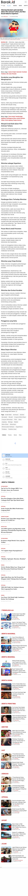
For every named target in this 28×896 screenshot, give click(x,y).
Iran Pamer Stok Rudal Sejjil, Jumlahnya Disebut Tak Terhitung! (19, 694)
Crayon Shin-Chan (20, 417)
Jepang (4, 422)
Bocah (11, 417)
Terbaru (4, 429)
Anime (22, 414)
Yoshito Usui (12, 429)
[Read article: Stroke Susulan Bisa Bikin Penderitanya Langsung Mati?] (6, 812)
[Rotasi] (9, 5)
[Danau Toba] (3, 5)
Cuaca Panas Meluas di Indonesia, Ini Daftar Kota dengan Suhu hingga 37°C (18, 639)
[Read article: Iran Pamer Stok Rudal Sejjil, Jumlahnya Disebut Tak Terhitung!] (6, 695)
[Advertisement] (14, 882)
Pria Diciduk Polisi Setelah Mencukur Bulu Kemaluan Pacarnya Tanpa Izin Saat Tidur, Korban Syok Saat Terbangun (18, 710)
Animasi (15, 414)
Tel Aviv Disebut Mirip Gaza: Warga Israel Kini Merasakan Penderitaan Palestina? (19, 685)
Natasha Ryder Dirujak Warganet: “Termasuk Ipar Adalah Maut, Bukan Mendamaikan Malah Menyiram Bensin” (18, 765)
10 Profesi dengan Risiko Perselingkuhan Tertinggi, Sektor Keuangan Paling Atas (19, 787)
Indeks (15, 5)
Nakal (16, 422)
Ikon (20, 419)
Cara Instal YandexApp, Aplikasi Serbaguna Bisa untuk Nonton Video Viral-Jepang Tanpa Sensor (13, 118)
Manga (10, 422)
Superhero (19, 427)
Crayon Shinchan (7, 419)
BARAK (3, 42)
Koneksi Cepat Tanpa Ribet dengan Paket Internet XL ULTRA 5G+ (18, 615)
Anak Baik (8, 414)
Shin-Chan (5, 424)
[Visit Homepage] (8, 2)
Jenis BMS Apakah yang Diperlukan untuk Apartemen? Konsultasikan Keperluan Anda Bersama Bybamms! (13, 530)
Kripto (26, 5)
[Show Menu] (25, 2)
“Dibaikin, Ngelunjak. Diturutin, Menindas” (13, 559)
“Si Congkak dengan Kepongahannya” (12, 550)
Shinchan (13, 424)
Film (15, 419)
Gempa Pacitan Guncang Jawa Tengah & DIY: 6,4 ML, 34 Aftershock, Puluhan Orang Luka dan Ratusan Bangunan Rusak (19, 664)
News (20, 5)
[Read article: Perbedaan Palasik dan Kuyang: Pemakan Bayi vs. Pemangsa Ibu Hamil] (6, 742)
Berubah (4, 417)
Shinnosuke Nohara (8, 427)
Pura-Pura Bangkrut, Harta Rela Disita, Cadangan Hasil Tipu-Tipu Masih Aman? (19, 802)
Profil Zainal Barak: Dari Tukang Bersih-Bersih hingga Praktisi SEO (19, 857)
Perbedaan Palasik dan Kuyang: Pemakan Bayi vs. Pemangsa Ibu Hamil (18, 740)
